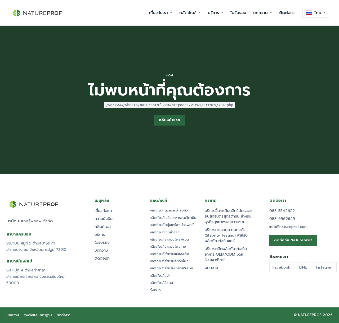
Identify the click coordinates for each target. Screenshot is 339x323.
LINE (303, 267)
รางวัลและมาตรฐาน (38, 315)
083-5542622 (282, 211)
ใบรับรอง (102, 242)
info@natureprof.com (288, 226)
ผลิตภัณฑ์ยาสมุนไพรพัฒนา (170, 239)
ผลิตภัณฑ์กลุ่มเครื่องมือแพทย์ (172, 225)
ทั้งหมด (155, 290)
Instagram (324, 267)
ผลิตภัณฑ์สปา (160, 275)
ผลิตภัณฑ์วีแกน (161, 282)
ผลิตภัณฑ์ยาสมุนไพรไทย (168, 246)
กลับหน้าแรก (169, 120)
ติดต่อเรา (102, 258)
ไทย (317, 13)
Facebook (281, 267)
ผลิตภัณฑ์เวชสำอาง (165, 232)
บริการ (100, 234)
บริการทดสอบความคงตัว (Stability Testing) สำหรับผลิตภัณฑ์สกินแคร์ (226, 235)
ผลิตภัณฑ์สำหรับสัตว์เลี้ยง (169, 261)
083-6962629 (282, 219)
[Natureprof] (38, 12)
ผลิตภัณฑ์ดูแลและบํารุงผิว (169, 210)
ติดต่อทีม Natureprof (293, 240)
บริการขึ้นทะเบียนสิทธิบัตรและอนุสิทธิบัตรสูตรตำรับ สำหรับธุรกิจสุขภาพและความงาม (228, 216)
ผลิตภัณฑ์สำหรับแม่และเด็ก (169, 254)
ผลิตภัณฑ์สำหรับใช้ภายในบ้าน (171, 268)
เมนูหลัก (102, 200)
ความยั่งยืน (104, 219)
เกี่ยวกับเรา (103, 211)
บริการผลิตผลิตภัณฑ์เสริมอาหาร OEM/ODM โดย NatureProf (226, 254)
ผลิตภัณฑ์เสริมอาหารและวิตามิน (173, 217)
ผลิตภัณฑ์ (103, 226)
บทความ (101, 250)
